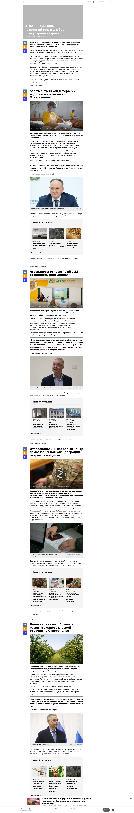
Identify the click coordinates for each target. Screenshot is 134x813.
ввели (66, 752)
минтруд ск (73, 611)
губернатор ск (69, 439)
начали (57, 565)
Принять (106, 810)
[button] (33, 801)
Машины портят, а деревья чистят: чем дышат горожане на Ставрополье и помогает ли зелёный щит (66, 801)
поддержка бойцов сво (52, 611)
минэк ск (33, 262)
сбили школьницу (70, 80)
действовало (35, 395)
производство (50, 258)
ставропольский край (36, 258)
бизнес (64, 611)
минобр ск (58, 439)
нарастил (71, 214)
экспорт (76, 258)
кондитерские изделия (64, 258)
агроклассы (49, 439)
